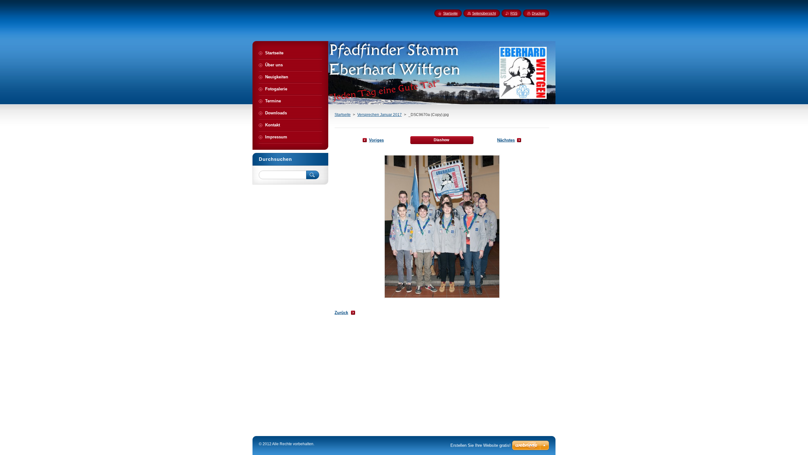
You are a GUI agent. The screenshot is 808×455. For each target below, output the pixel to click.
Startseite (343, 115)
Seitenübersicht (484, 13)
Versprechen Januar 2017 (379, 115)
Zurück (341, 312)
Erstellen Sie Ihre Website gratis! (480, 445)
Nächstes (506, 140)
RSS (513, 13)
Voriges (376, 140)
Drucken (538, 13)
